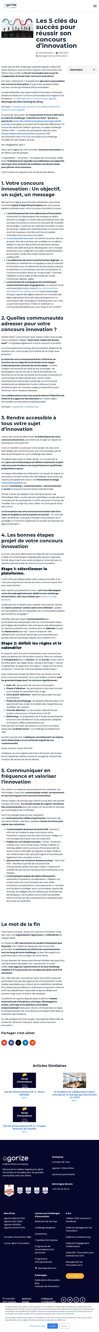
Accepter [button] (53, 1326)
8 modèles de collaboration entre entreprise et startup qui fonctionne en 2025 (74, 1094)
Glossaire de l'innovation (47, 1286)
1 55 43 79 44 (62, 1189)
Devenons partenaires (63, 1174)
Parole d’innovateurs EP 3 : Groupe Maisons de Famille (24, 1127)
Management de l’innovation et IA (74, 1263)
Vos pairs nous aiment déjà (17, 1237)
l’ (12, 482)
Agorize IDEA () (13, 1221)
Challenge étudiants (45, 1227)
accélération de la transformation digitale (35, 98)
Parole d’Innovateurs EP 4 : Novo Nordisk (24, 1093)
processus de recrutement (20, 133)
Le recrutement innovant (20, 238)
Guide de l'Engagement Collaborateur (77, 1245)
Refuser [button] (64, 1326)
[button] (95, 6)
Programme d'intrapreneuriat (43, 1260)
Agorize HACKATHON (14, 1227)
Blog (37, 1283)
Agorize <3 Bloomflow (63, 1168)
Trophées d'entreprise (46, 1240)
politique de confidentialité (64, 1314)
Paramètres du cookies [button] (38, 1326)
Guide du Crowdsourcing (78, 1237)
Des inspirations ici (46, 1268)
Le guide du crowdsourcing (25, 406)
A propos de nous (61, 1161)
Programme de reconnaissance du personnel (44, 1249)
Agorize (12, 1301)
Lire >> (24, 1098)
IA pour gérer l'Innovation (16, 1243)
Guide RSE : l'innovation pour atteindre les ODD (80, 1254)
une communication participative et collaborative (32, 290)
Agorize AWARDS (12, 1224)
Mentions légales (26, 1300)
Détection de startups (46, 1221)
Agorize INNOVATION (14, 1218)
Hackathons (41, 1233)
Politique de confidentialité (48, 1300)
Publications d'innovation (47, 1280)
